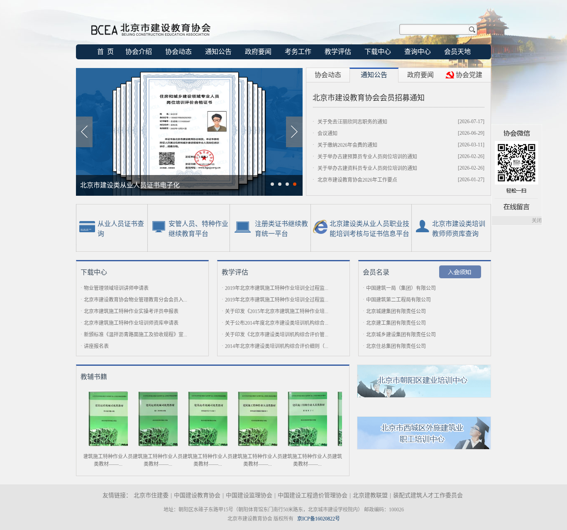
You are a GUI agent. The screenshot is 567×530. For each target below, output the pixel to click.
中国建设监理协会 (249, 495)
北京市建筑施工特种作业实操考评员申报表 (131, 311)
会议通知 (327, 133)
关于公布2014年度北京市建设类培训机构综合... (276, 323)
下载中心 (377, 51)
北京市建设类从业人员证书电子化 (130, 185)
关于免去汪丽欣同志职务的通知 (352, 122)
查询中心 (417, 51)
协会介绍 (138, 51)
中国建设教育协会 (197, 495)
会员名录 (376, 272)
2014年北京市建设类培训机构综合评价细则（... (276, 346)
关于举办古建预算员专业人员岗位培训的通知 (367, 157)
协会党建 (469, 74)
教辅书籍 (94, 376)
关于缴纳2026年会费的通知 (347, 145)
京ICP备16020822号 (318, 519)
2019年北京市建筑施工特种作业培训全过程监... (276, 288)
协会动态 (178, 51)
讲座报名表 (96, 346)
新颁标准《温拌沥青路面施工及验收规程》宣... (135, 335)
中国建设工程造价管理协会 (312, 495)
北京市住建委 (151, 495)
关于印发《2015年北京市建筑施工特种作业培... (276, 311)
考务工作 (298, 51)
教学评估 (338, 51)
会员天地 (457, 51)
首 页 (105, 51)
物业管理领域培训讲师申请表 (116, 288)
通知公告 (218, 51)
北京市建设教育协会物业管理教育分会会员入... (135, 300)
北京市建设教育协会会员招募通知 (369, 98)
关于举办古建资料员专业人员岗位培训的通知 (367, 168)
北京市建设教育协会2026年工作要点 (357, 180)
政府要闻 (258, 51)
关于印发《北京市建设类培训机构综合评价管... (276, 335)
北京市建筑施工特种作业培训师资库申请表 (131, 323)
